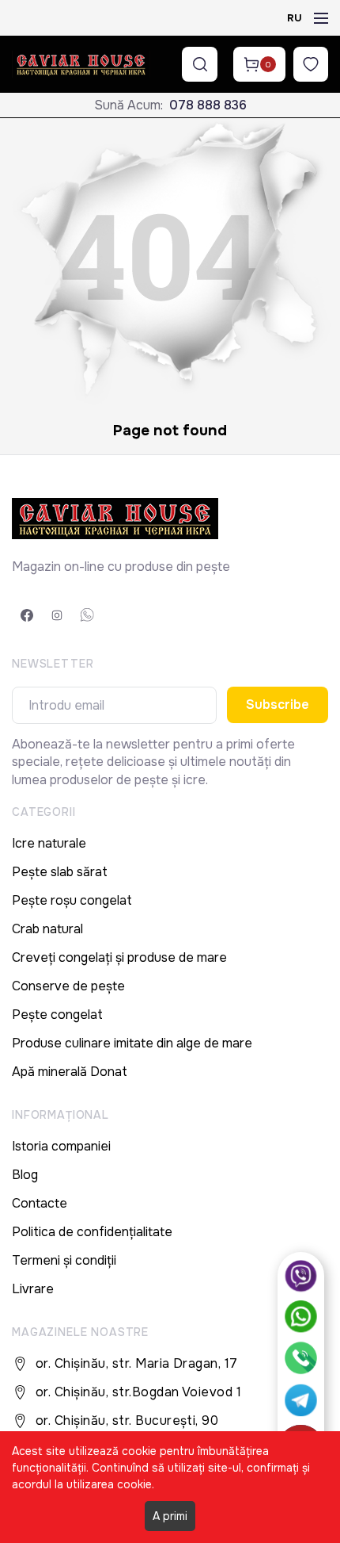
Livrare (33, 1289)
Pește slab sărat (60, 871)
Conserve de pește (68, 986)
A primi (170, 1516)
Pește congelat (57, 1014)
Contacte (39, 1203)
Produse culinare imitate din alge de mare (132, 1043)
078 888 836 (208, 105)
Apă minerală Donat (69, 1071)
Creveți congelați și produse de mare (119, 957)
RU (294, 18)
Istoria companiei (61, 1146)
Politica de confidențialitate (92, 1231)
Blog (25, 1174)
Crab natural (47, 929)
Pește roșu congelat (72, 900)
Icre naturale (49, 843)
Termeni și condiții (64, 1260)
